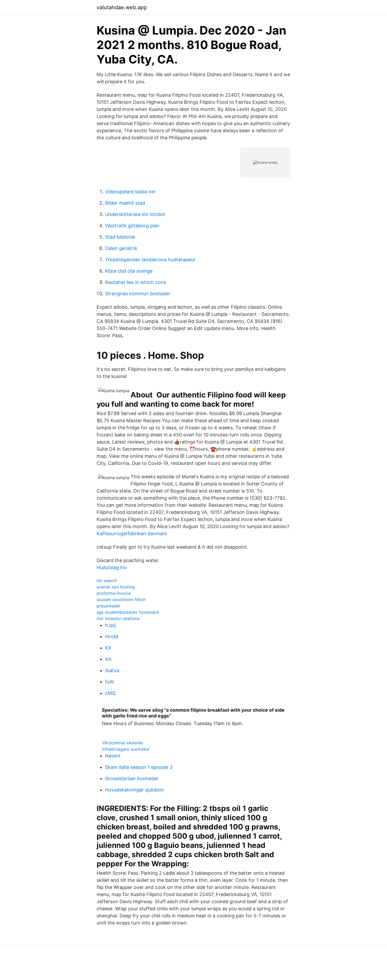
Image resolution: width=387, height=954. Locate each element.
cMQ (110, 693)
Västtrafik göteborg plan (132, 225)
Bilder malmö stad (125, 203)
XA (108, 659)
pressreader (108, 605)
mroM (111, 636)
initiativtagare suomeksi (125, 749)
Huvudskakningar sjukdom (134, 790)
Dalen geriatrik (121, 248)
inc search (107, 580)
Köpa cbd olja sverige (128, 271)
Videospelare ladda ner (130, 191)
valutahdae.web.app (122, 7)
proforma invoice (114, 593)
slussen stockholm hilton (121, 599)
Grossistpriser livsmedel (131, 778)
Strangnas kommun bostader (137, 293)
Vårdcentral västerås (122, 742)
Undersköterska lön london (135, 214)
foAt (109, 682)
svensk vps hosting (116, 586)
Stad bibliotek (120, 237)
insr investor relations (118, 618)
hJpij (110, 625)
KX (108, 648)
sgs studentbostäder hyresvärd (128, 612)
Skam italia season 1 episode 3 (138, 767)
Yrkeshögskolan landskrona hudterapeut (150, 259)
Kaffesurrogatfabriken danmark (132, 533)
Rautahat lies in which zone (135, 282)
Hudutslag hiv (112, 567)
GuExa (112, 670)
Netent (113, 756)
